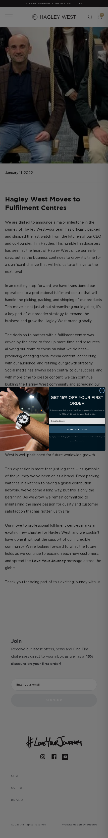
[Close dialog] (102, 390)
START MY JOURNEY (77, 429)
